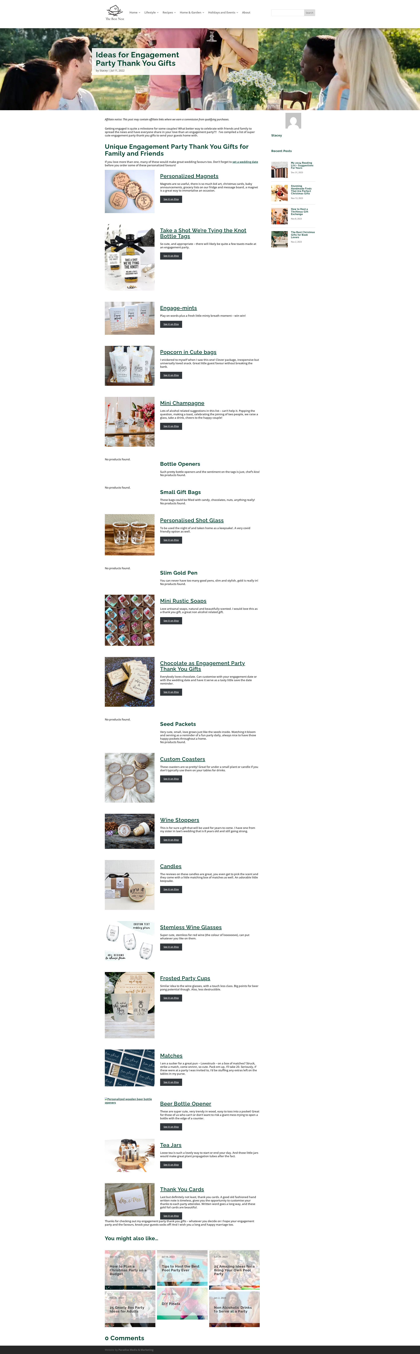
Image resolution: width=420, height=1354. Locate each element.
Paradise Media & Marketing (135, 1349)
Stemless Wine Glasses (191, 927)
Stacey (104, 70)
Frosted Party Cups (185, 978)
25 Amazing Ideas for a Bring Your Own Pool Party (234, 1268)
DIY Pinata (182, 1301)
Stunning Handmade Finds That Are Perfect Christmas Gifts (301, 190)
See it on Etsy (171, 199)
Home (133, 12)
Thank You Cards (182, 1189)
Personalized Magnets (189, 176)
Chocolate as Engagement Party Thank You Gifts (202, 666)
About (246, 12)
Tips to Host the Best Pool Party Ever (182, 1266)
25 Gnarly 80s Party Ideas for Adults (130, 1307)
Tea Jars (171, 1145)
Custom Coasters (182, 759)
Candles (171, 866)
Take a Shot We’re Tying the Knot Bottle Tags (203, 233)
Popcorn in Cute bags (188, 352)
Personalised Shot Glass (192, 520)
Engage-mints (178, 308)
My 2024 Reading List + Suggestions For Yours (302, 165)
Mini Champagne (182, 403)
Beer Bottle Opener (185, 1104)
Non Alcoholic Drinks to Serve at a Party (234, 1307)
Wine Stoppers (179, 820)
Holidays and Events (221, 12)
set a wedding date (245, 162)
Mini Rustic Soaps (183, 601)
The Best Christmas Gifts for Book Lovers (303, 235)
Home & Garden (190, 12)
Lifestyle (150, 12)
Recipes (168, 12)
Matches (171, 1056)
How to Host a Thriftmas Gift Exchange (299, 211)
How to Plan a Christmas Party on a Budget (130, 1268)
